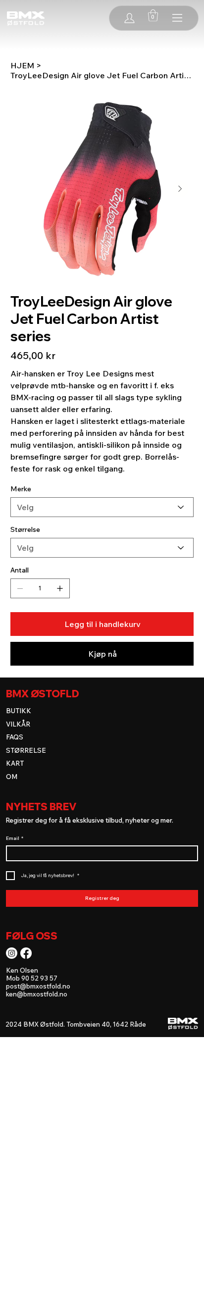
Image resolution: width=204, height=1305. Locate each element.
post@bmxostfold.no (38, 986)
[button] (153, 15)
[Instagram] (11, 953)
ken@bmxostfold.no (36, 994)
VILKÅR (18, 724)
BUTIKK (18, 711)
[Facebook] (26, 953)
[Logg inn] (129, 17)
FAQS (14, 737)
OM (11, 777)
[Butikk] (178, 17)
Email (14, 838)
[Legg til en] (60, 588)
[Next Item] (180, 189)
